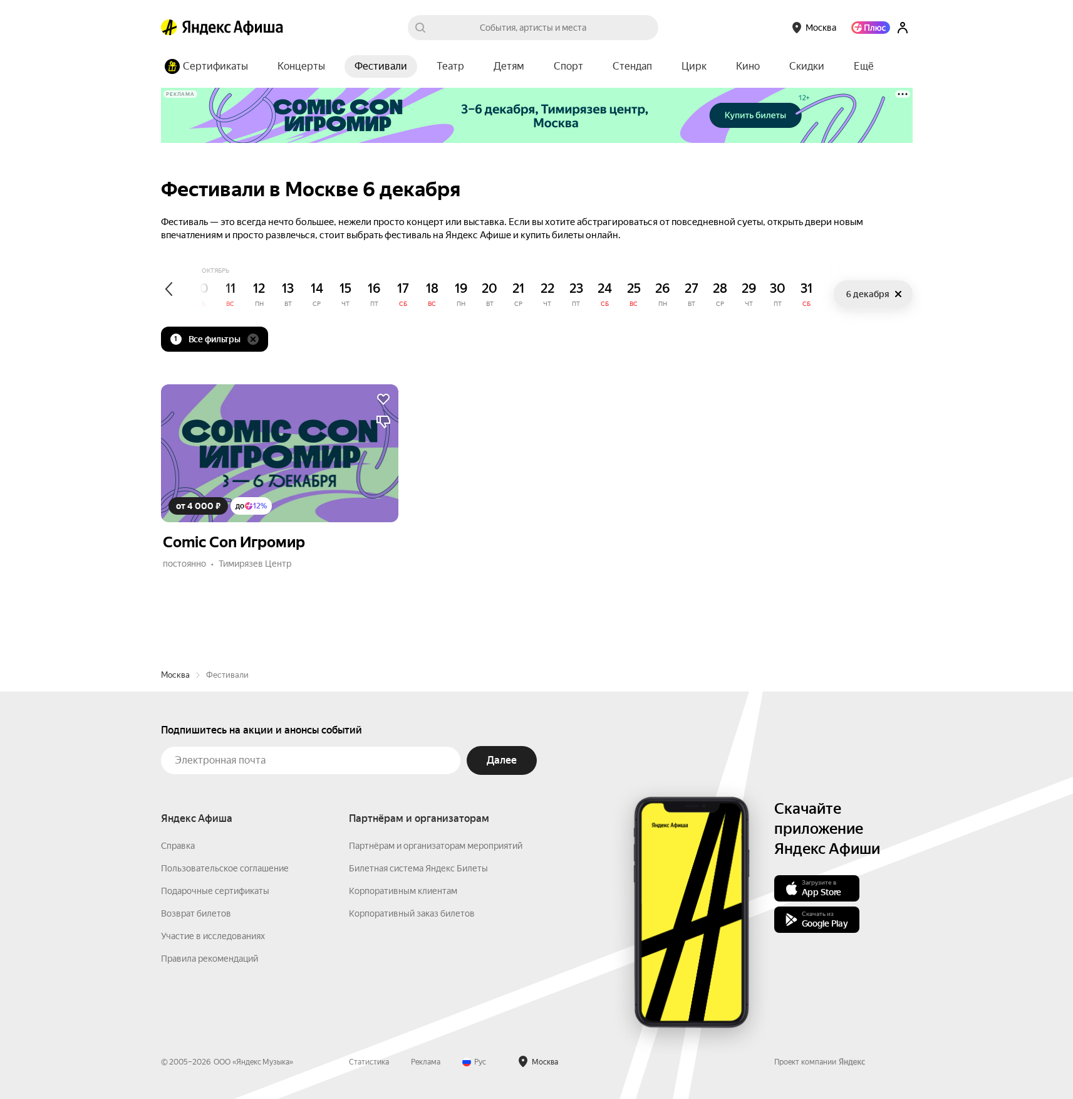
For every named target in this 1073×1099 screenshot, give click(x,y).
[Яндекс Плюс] (870, 27)
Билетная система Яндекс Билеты (418, 868)
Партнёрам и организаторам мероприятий (435, 846)
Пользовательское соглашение (225, 868)
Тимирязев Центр (255, 564)
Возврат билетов (196, 913)
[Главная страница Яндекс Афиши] (169, 27)
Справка (178, 846)
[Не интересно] (383, 421)
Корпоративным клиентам (403, 891)
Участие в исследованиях (213, 936)
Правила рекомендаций (209, 959)
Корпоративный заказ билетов (412, 913)
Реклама (425, 1062)
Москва (175, 675)
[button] (864, 66)
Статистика (369, 1062)
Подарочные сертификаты (215, 891)
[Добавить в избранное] (383, 399)
